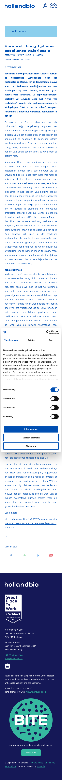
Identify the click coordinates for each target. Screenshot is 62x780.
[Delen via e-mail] (50, 555)
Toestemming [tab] (11, 340)
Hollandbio (37, 55)
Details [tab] (31, 340)
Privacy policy (36, 762)
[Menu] (52, 6)
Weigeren (31, 446)
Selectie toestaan (31, 437)
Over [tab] (50, 340)
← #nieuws (19, 31)
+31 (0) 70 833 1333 (14, 655)
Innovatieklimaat (12, 59)
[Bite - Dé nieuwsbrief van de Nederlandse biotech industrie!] (31, 720)
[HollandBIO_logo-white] (21, 584)
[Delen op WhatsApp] (24, 555)
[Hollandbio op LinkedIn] (7, 666)
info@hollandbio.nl (13, 658)
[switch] (54, 398)
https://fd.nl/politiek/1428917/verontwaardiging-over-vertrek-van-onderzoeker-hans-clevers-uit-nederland (31, 523)
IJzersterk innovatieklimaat (18, 55)
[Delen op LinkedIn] (37, 555)
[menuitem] (43, 6)
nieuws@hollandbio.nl (36, 692)
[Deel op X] (11, 555)
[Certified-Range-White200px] (13, 609)
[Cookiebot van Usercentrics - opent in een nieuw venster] (46, 332)
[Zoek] (43, 6)
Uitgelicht (26, 59)
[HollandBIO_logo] (20, 6)
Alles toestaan (31, 429)
